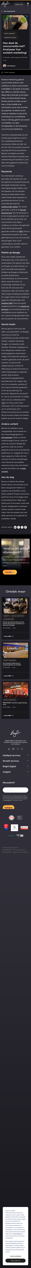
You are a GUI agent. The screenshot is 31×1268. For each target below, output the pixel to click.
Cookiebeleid (6, 852)
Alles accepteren (15, 1260)
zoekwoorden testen (9, 207)
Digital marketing (9, 33)
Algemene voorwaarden (20, 852)
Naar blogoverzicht (9, 11)
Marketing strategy (10, 37)
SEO (21, 231)
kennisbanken (7, 437)
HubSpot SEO (7, 303)
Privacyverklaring (19, 850)
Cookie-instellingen (15, 1256)
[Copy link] (25, 527)
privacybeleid (16, 1233)
